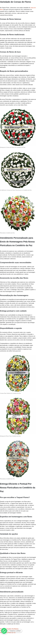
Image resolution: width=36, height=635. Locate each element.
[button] (4, 631)
